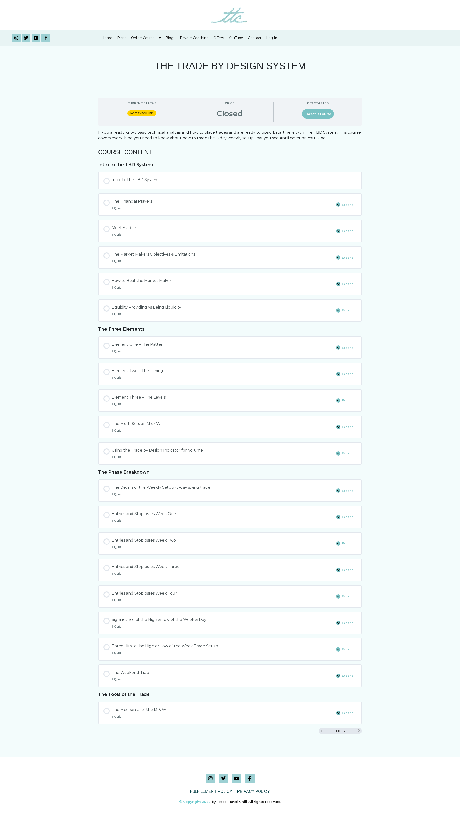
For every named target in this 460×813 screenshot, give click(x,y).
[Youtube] (36, 38)
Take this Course (318, 114)
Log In (271, 38)
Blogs (170, 38)
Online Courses (143, 38)
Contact (254, 38)
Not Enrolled (142, 113)
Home (107, 38)
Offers (218, 38)
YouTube (236, 38)
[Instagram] (16, 38)
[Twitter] (26, 38)
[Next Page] (358, 731)
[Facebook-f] (45, 38)
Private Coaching (194, 38)
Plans (121, 38)
